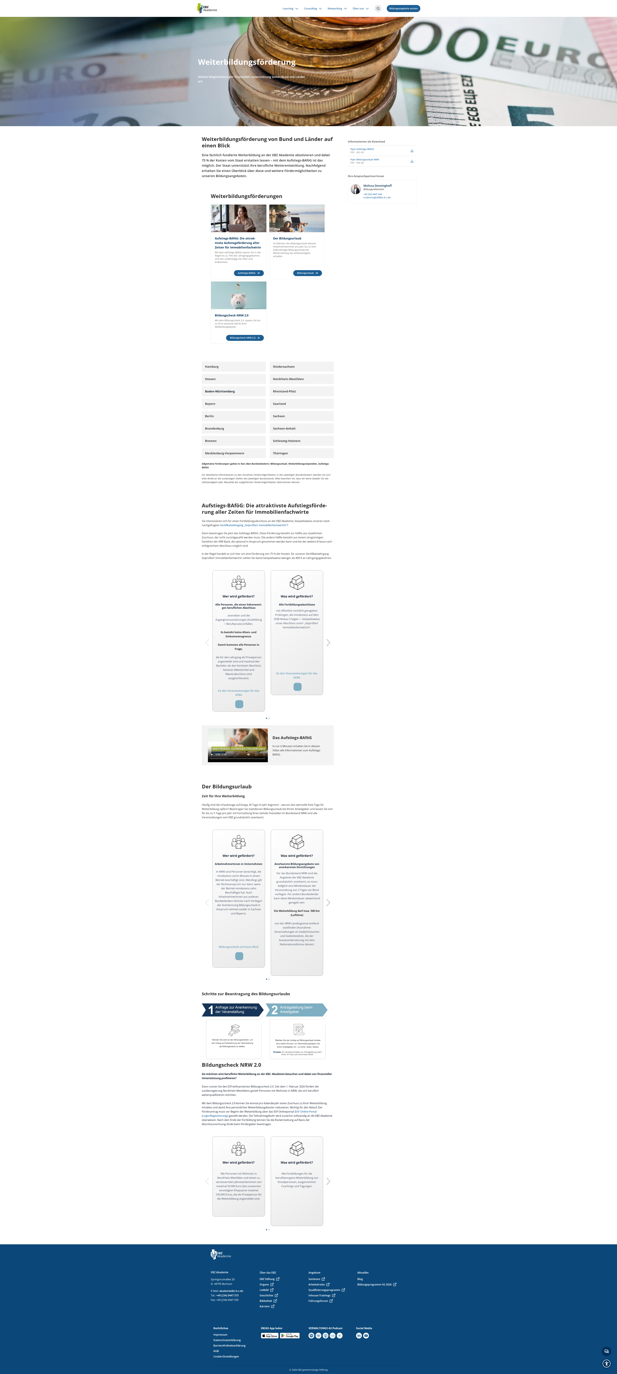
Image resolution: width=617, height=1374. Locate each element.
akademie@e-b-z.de (231, 1291)
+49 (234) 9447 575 (227, 1295)
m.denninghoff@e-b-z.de (377, 197)
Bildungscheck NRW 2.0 (242, 337)
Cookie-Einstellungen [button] (226, 1356)
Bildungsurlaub (305, 272)
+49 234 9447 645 (372, 194)
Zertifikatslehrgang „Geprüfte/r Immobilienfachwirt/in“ (253, 525)
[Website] (239, 704)
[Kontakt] (606, 1351)
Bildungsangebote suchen (403, 8)
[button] (234, 367)
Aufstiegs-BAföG (246, 272)
